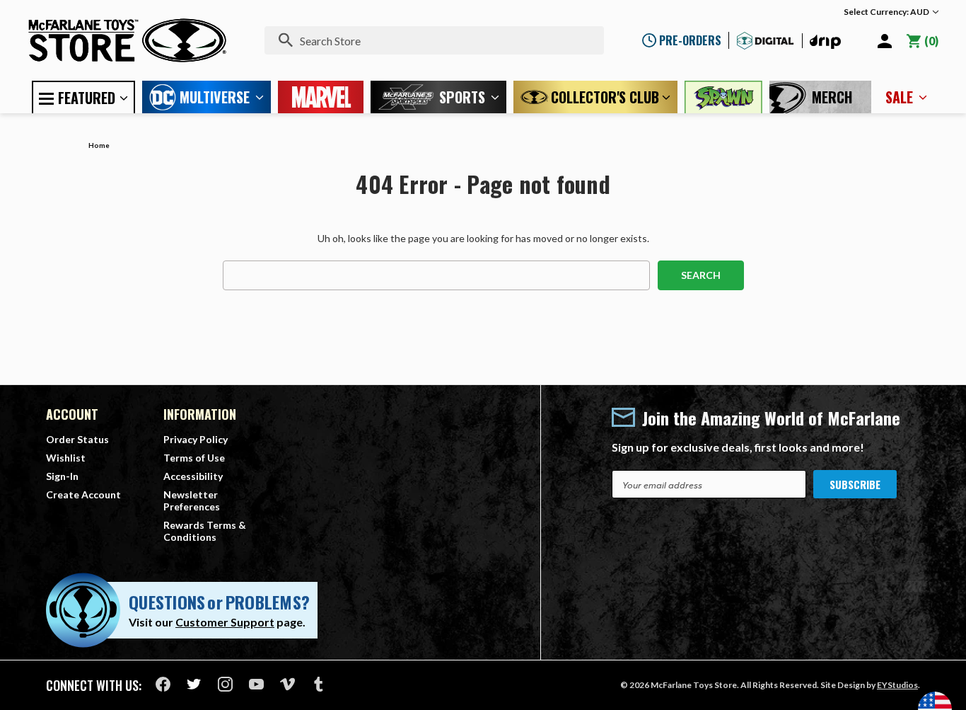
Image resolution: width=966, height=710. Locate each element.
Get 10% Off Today (483, 451)
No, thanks (483, 497)
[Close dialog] (624, 183)
